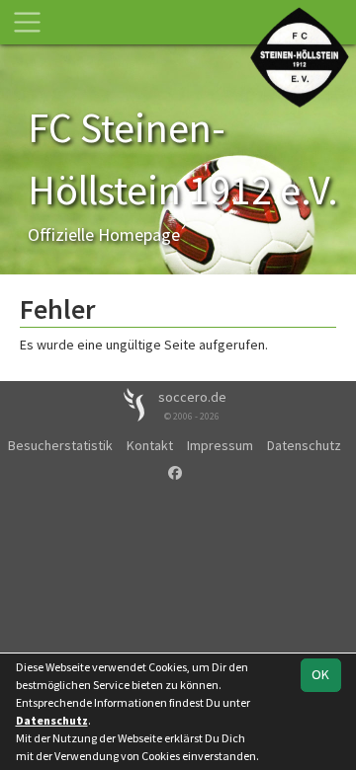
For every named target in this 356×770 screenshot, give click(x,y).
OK (320, 674)
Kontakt (150, 445)
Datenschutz (304, 445)
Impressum (220, 445)
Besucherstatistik (60, 445)
